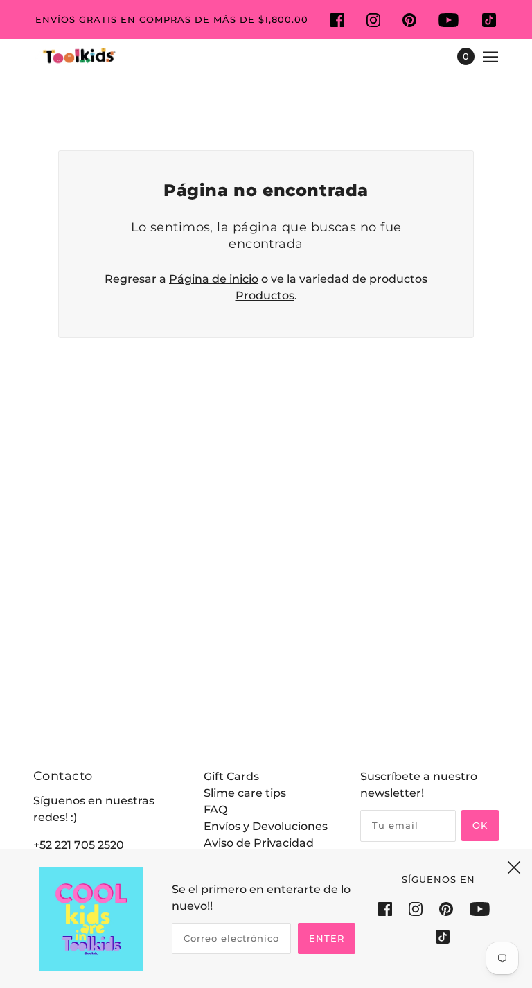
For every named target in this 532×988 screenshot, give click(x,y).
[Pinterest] (446, 908)
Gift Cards (231, 776)
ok (480, 825)
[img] (337, 19)
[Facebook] (389, 908)
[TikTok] (438, 936)
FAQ (215, 809)
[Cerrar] (514, 867)
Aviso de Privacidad (259, 842)
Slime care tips (245, 793)
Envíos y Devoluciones (266, 826)
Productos (265, 295)
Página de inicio (213, 278)
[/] (78, 56)
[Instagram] (415, 908)
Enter (326, 938)
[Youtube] (479, 908)
